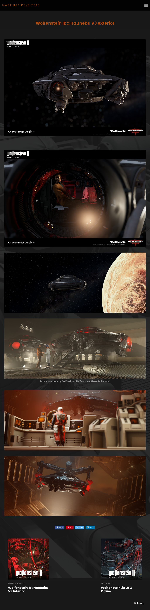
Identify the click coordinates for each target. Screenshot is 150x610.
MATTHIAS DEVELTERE (21, 5)
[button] (139, 603)
